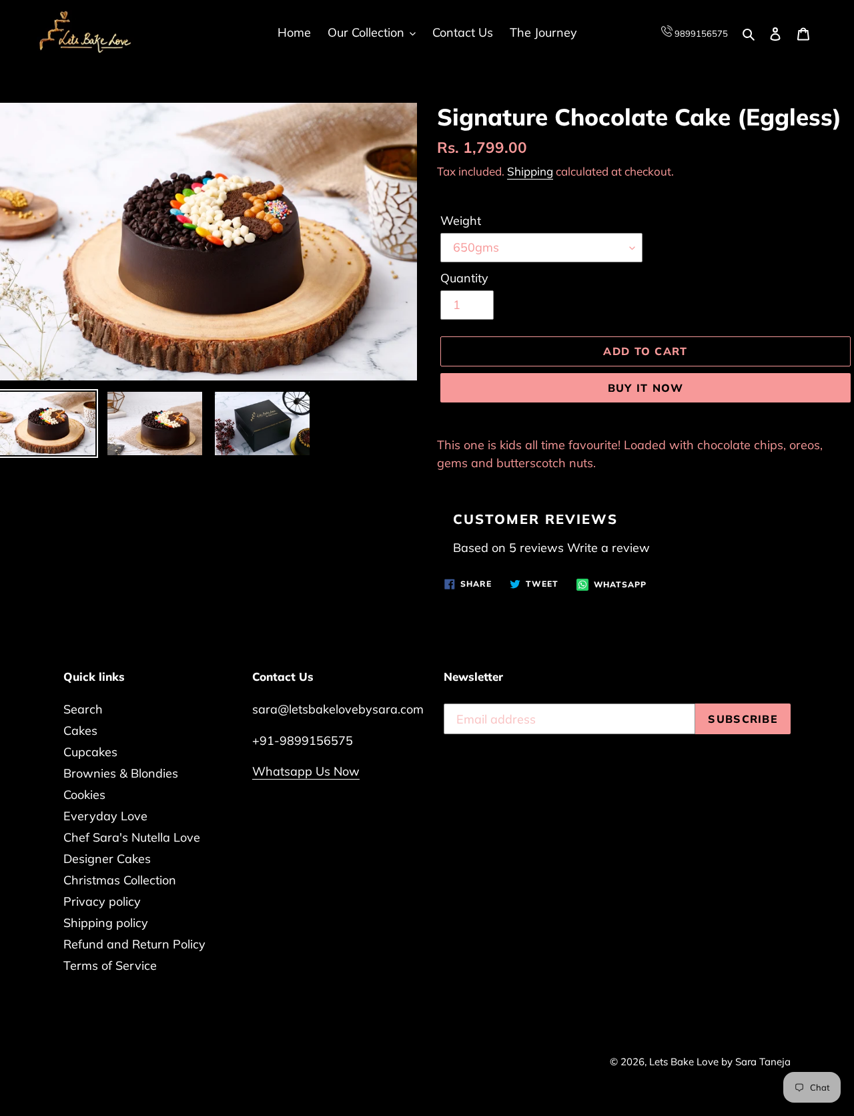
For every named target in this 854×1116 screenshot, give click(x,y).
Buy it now (646, 387)
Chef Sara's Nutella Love (131, 837)
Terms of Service (110, 965)
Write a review (608, 547)
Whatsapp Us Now (306, 771)
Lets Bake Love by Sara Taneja (720, 1061)
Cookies (84, 794)
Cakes (80, 730)
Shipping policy (105, 922)
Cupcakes (90, 752)
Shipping (530, 171)
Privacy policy (102, 901)
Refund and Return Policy (134, 944)
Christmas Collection (119, 880)
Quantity (464, 278)
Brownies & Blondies (120, 773)
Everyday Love (105, 816)
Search (83, 709)
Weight (460, 220)
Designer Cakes (107, 858)
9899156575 (700, 33)
